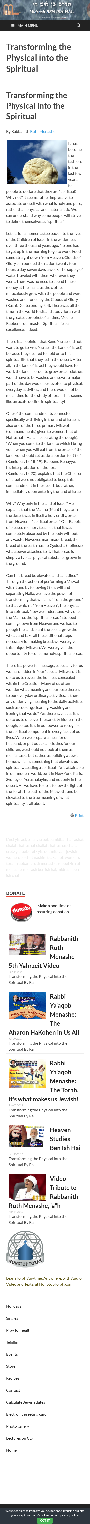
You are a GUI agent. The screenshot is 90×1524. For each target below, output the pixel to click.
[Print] (72, 815)
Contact (13, 1390)
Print (79, 815)
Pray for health (19, 1330)
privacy (65, 1515)
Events (12, 1354)
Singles (12, 1318)
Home (11, 1450)
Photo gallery (17, 1426)
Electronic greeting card (26, 1414)
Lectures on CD (19, 1438)
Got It (45, 1520)
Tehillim (13, 1342)
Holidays (14, 1306)
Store (11, 1366)
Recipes (13, 1378)
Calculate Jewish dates (25, 1402)
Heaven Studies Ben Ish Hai (65, 1138)
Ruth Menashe (43, 131)
